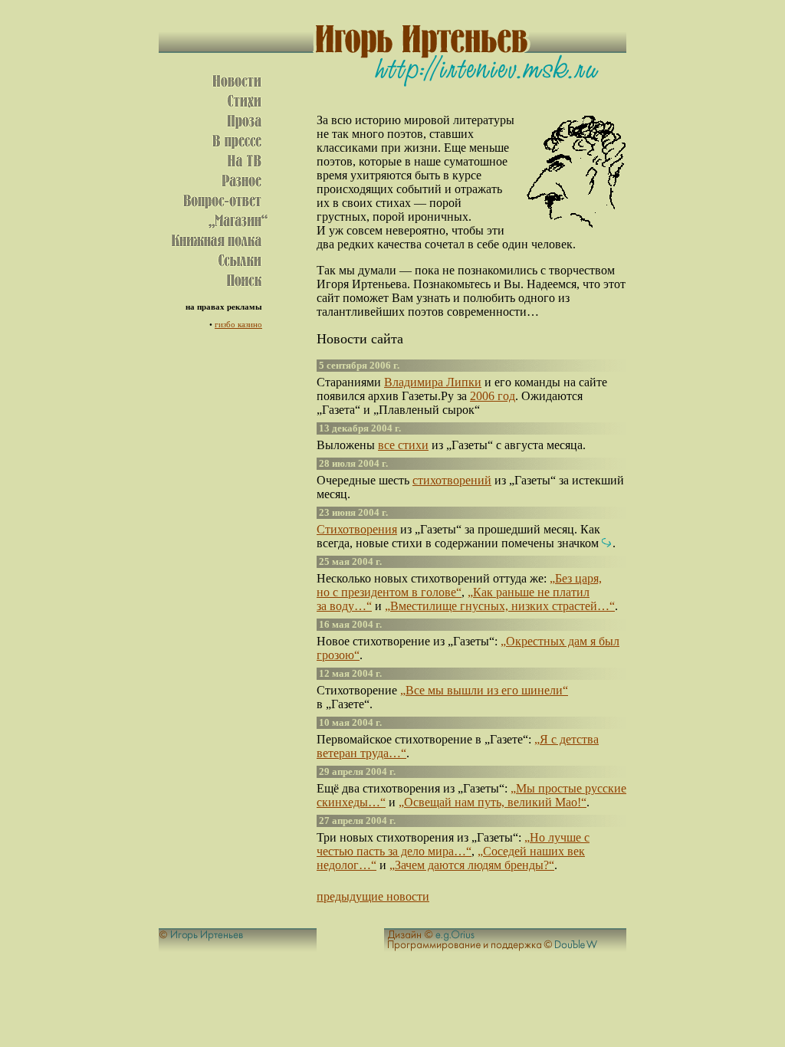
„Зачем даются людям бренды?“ (471, 864)
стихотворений (451, 480)
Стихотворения (357, 529)
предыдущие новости (373, 896)
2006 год (492, 395)
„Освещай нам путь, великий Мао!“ (492, 802)
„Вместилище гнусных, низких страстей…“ (500, 605)
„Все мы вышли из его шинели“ (484, 690)
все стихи (403, 444)
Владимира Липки (432, 382)
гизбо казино (238, 324)
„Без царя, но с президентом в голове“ (459, 585)
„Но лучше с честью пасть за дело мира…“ (453, 844)
